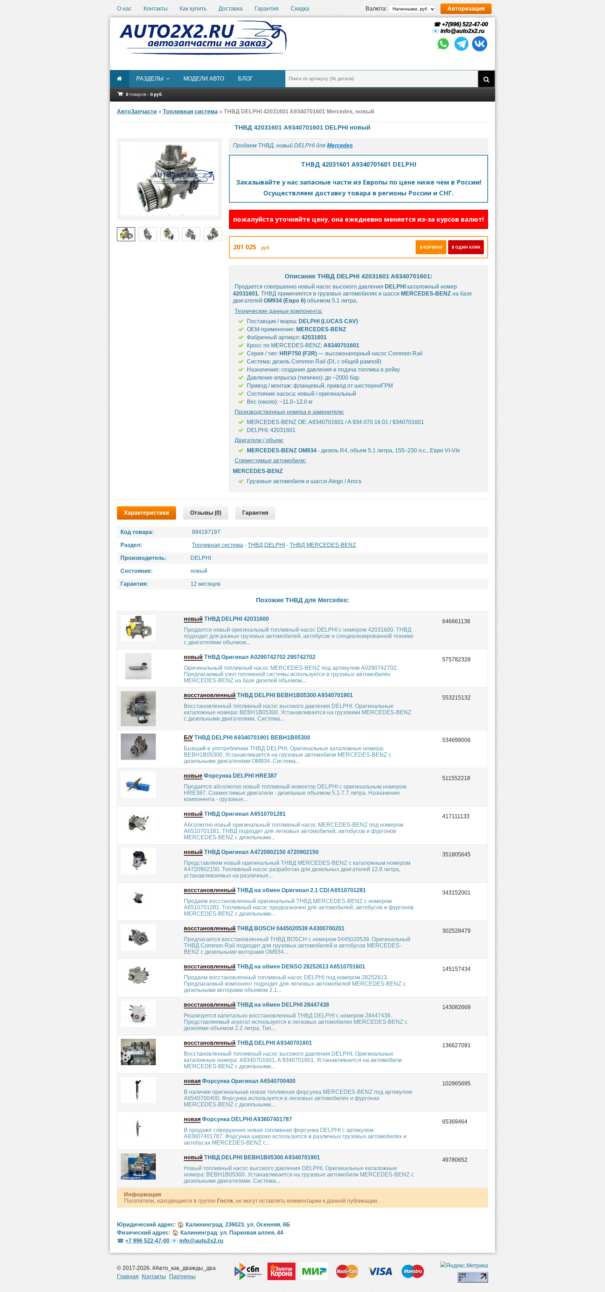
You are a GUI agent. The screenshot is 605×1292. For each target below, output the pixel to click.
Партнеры (182, 1276)
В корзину (431, 247)
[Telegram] (461, 50)
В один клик (466, 247)
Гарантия (267, 9)
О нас (124, 9)
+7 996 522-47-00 (147, 1241)
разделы (150, 79)
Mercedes (340, 145)
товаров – (144, 94)
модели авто (203, 79)
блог (245, 79)
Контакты (156, 9)
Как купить (193, 9)
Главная (128, 1276)
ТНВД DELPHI (266, 545)
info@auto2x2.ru (462, 31)
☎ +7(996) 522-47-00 (460, 24)
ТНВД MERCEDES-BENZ (323, 545)
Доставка (230, 9)
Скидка (300, 9)
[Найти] (486, 79)
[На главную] (202, 38)
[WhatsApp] (443, 50)
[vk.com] (479, 50)
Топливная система (217, 545)
